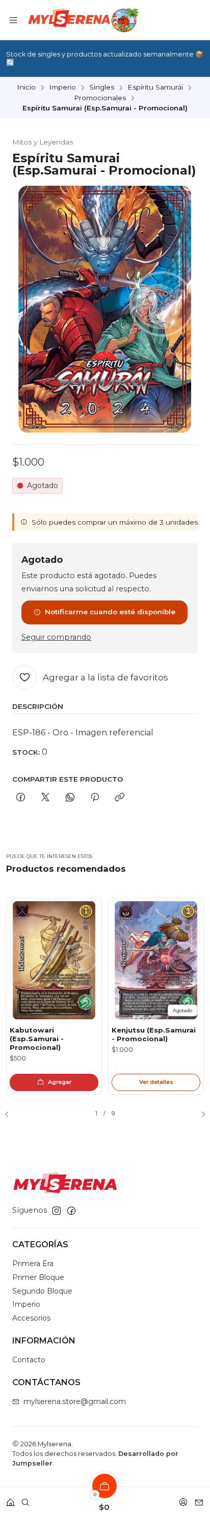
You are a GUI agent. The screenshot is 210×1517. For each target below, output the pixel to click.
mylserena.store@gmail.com (74, 1401)
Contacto (28, 1359)
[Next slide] (199, 1114)
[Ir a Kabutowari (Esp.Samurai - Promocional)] (54, 960)
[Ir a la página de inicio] (82, 20)
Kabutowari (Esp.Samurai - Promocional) (37, 1038)
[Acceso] (183, 1499)
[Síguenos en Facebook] (71, 1211)
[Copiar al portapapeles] (119, 798)
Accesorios (31, 1318)
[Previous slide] (10, 1114)
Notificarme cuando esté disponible (110, 612)
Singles (101, 87)
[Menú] (13, 20)
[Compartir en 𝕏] (45, 798)
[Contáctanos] (199, 1499)
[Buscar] (25, 1499)
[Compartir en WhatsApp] (70, 798)
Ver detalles (156, 1081)
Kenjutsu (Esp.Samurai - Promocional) (154, 1034)
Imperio (62, 87)
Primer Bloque (38, 1277)
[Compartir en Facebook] (20, 798)
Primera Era (33, 1263)
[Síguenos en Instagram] (56, 1211)
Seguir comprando (56, 637)
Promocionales (100, 98)
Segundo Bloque (42, 1291)
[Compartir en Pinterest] (94, 798)
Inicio (26, 87)
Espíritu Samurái (155, 87)
